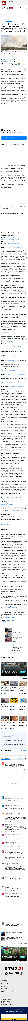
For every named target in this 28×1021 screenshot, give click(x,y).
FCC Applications (5, 985)
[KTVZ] (9, 7)
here (20, 650)
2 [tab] (14, 55)
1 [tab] (13, 55)
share (22, 772)
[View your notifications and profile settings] (25, 758)
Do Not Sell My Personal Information (9, 991)
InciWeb (3, 524)
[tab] (5, 758)
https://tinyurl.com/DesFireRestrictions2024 (12, 503)
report (24, 772)
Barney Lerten (5, 59)
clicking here (5, 742)
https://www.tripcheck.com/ (10, 341)
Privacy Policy (4, 988)
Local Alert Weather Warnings (7, 1004)
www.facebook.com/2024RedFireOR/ (17, 386)
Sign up (24, 750)
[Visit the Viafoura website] (24, 943)
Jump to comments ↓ (5, 625)
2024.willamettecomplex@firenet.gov (12, 360)
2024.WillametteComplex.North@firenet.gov (13, 247)
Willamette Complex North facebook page (12, 346)
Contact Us (3, 982)
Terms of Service (4, 989)
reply (6, 772)
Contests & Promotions (6, 999)
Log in (21, 750)
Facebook (8, 524)
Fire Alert (12, 620)
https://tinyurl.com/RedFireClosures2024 (12, 497)
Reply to (7, 864)
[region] (14, 847)
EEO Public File (4, 983)
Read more (24, 770)
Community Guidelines (6, 980)
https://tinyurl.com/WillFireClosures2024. (10, 499)
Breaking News (4, 998)
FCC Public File (4, 986)
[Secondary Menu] (3, 7)
